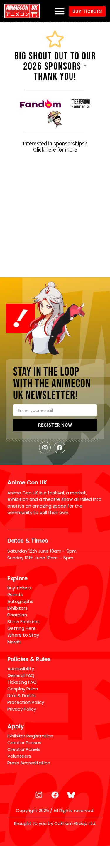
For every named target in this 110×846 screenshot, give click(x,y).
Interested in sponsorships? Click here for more (55, 146)
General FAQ (20, 675)
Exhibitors (17, 608)
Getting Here (21, 628)
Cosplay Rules (22, 689)
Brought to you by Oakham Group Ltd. (55, 823)
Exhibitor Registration (30, 736)
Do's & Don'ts (21, 695)
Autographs (20, 601)
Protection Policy (25, 702)
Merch (14, 642)
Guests (15, 594)
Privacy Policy (21, 709)
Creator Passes (24, 743)
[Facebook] (59, 447)
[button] (60, 11)
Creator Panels (23, 749)
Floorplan (17, 615)
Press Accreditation (28, 763)
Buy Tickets (19, 588)
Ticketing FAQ (22, 682)
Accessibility (20, 669)
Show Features (23, 621)
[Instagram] (45, 447)
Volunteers (19, 756)
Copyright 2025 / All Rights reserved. (55, 810)
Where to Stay (23, 635)
